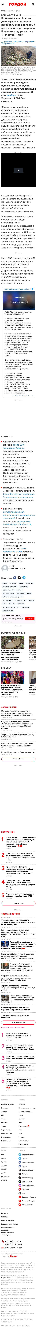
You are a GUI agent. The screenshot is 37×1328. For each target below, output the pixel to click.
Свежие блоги (9, 707)
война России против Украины (12, 597)
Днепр (3, 1173)
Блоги (20, 1115)
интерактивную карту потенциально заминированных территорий (19, 515)
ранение (11, 604)
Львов (3, 1158)
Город (3, 1150)
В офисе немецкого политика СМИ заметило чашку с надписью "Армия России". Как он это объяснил (16, 978)
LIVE (20, 1122)
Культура (4, 1122)
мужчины (21, 604)
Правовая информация (9, 1224)
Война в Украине (15, 11)
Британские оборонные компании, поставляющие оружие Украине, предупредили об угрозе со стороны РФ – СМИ (18, 933)
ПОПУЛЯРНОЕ (8, 832)
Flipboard (25, 1189)
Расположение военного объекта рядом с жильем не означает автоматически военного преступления (17, 713)
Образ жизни (6, 1130)
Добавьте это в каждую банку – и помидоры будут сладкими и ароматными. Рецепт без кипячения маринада (20, 1069)
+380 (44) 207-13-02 (13, 1245)
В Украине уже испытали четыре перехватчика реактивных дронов (15, 1009)
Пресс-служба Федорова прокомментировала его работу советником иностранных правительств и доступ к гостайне (20, 870)
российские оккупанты (10, 607)
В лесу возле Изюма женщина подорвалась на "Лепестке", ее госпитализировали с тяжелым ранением (12, 654)
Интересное (5, 1141)
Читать (29, 619)
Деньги (4, 1111)
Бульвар (6, 668)
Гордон (3, 11)
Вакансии (4, 1213)
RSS (23, 1193)
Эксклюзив (22, 1126)
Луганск (4, 1180)
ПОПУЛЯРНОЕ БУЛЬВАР (12, 1028)
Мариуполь (5, 1176)
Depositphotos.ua (7, 1278)
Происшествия (6, 1133)
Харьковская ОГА (8, 590)
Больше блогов (18, 759)
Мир (3, 1115)
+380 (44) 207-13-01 (13, 1241)
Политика (4, 1108)
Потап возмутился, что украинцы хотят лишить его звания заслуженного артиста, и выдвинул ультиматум (12, 689)
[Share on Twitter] (19, 578)
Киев (3, 1154)
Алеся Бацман (27, 1181)
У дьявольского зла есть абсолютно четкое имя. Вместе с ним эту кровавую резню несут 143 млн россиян (17, 725)
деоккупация (25, 607)
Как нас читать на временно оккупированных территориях (7, 1231)
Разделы (21, 1100)
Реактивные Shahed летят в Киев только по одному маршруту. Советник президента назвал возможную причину (17, 956)
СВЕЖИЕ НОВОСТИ (10, 914)
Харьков (4, 1169)
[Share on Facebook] (14, 578)
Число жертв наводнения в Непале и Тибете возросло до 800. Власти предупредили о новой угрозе (17, 999)
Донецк (4, 1165)
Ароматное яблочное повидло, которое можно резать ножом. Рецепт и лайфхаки (18, 1035)
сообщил (11, 95)
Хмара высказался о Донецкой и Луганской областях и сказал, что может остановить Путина (18, 922)
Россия (5, 583)
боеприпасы (24, 586)
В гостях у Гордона (25, 1111)
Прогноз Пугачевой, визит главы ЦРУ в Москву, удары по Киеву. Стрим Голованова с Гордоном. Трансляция (18, 945)
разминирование (20, 600)
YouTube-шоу (23, 1141)
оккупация (29, 583)
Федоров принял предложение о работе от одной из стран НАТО (20, 895)
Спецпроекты (23, 1144)
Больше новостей (18, 1022)
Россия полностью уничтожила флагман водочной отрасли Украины (17, 744)
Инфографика (6, 1137)
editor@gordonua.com (13, 1248)
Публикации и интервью (27, 1108)
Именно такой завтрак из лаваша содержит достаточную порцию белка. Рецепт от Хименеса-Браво (20, 1047)
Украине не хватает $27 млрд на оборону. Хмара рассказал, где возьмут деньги (18, 988)
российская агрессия (24, 593)
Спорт (3, 1119)
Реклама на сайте (7, 1220)
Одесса (4, 1162)
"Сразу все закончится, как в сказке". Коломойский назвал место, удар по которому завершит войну (21, 883)
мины (4, 604)
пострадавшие (7, 600)
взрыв (21, 583)
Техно (3, 1126)
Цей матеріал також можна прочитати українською (19, 43)
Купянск (19, 590)
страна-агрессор (8, 593)
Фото (20, 1130)
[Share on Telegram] (23, 578)
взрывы (31, 600)
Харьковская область (10, 586)
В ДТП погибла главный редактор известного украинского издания (20, 1057)
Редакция (4, 1217)
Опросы (21, 1137)
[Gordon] (17, 4)
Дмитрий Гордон (28, 1154)
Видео (20, 1133)
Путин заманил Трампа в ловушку (18, 752)
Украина (13, 583)
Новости (4, 1100)
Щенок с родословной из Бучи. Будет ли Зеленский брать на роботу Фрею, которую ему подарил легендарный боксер (19, 1082)
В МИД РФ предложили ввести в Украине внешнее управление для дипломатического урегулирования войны (20, 856)
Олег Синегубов (8, 610)
